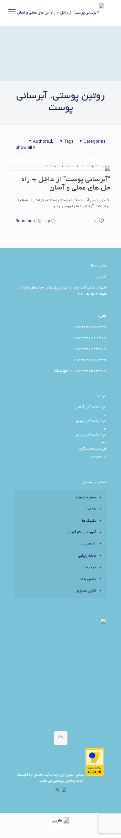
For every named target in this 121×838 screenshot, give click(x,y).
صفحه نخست (85, 497)
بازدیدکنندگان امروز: (89, 421)
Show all (23, 148)
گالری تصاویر (86, 591)
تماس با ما (88, 579)
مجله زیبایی (87, 556)
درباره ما (89, 567)
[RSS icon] (57, 790)
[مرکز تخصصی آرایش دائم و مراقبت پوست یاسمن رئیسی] (60, 13)
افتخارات (88, 544)
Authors (41, 142)
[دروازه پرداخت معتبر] (94, 775)
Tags (69, 142)
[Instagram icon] (64, 790)
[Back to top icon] (60, 738)
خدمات (91, 509)
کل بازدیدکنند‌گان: (91, 449)
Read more (26, 221)
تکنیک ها (89, 521)
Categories (95, 142)
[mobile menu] (11, 12)
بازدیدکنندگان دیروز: (89, 435)
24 (47, 221)
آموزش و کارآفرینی (81, 532)
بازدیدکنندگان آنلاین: (89, 407)
